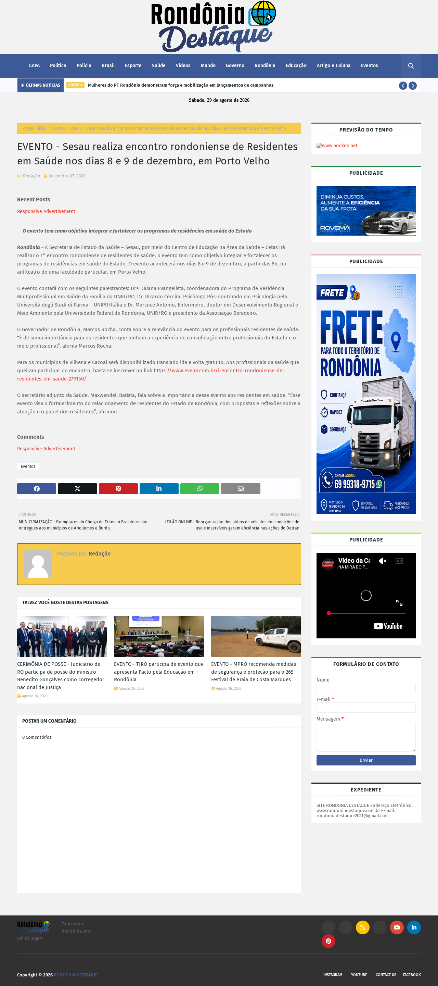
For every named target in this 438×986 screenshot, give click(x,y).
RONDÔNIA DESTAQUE (76, 974)
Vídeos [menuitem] (183, 65)
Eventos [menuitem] (369, 65)
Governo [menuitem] (235, 65)
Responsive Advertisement (46, 211)
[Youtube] (345, 927)
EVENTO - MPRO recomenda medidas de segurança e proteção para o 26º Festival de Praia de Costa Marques (253, 672)
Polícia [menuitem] (84, 65)
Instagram (333, 975)
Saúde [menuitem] (159, 65)
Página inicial (34, 128)
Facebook (412, 975)
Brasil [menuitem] (108, 65)
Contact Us (386, 975)
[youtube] (397, 927)
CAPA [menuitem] (34, 65)
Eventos (57, 128)
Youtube (359, 975)
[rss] (363, 927)
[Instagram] (328, 927)
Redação (31, 175)
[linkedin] (414, 927)
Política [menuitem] (58, 65)
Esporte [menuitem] (133, 65)
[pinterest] (328, 941)
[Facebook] (380, 927)
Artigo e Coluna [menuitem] (334, 65)
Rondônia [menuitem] (265, 65)
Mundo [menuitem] (208, 65)
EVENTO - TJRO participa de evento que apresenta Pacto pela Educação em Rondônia (159, 672)
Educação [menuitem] (296, 65)
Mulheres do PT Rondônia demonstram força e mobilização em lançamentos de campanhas (180, 85)
